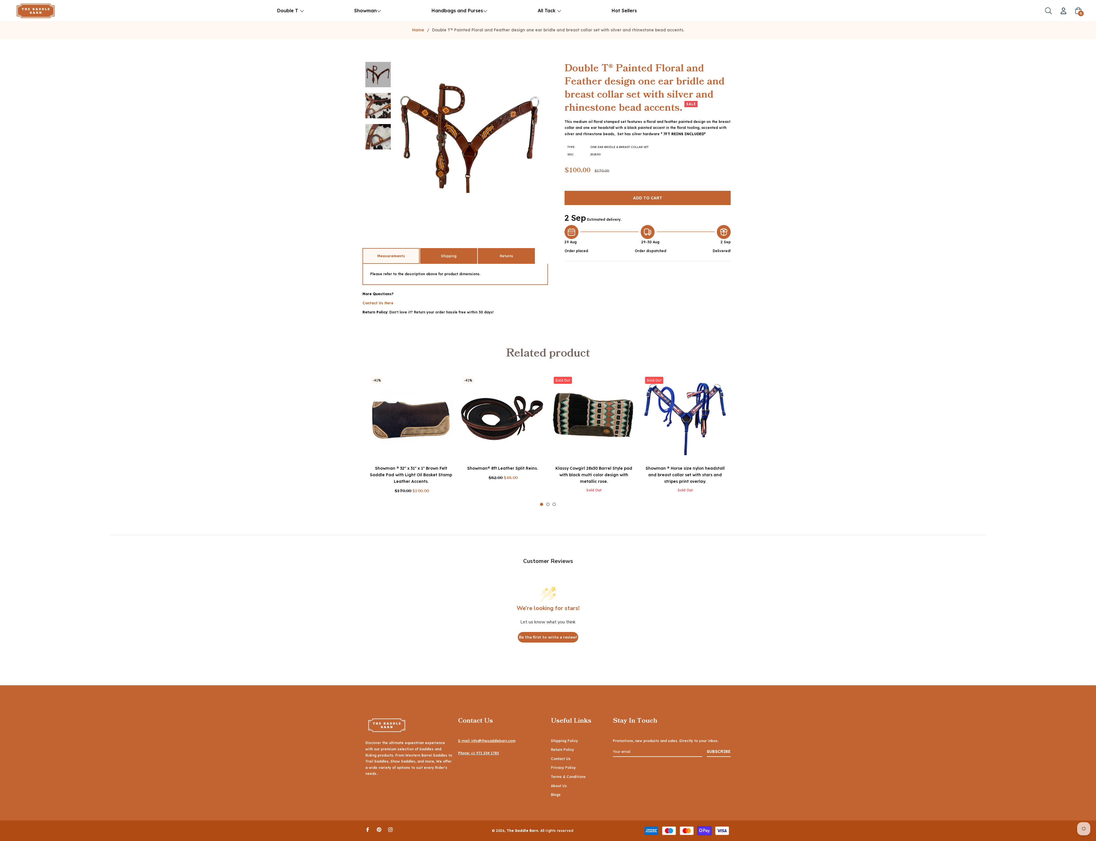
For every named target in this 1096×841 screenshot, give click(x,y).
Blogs (556, 795)
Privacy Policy (563, 767)
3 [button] (554, 504)
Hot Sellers (624, 10)
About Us (559, 786)
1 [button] (541, 504)
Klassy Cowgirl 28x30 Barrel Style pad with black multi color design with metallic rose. (593, 475)
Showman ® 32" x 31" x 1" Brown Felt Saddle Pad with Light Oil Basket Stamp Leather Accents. (411, 475)
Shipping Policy (564, 741)
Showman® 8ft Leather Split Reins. (502, 468)
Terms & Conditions (568, 777)
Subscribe (719, 751)
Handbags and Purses (457, 10)
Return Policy (562, 749)
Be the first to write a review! (548, 637)
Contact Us (561, 759)
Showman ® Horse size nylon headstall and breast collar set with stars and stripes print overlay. (685, 475)
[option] (411, 440)
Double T (287, 10)
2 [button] (547, 504)
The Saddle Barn (522, 830)
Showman (365, 10)
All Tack (547, 10)
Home (418, 30)
